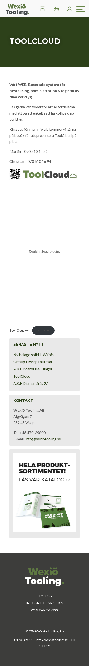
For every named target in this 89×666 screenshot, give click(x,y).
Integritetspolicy (44, 603)
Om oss (44, 596)
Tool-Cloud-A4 (19, 330)
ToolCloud (21, 376)
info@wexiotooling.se (43, 438)
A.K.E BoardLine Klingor (32, 368)
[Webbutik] (42, 9)
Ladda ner (43, 330)
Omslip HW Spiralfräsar (32, 361)
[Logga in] (69, 9)
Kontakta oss (44, 610)
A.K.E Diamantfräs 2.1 (31, 383)
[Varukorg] (56, 9)
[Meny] (80, 9)
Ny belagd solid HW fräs (33, 354)
